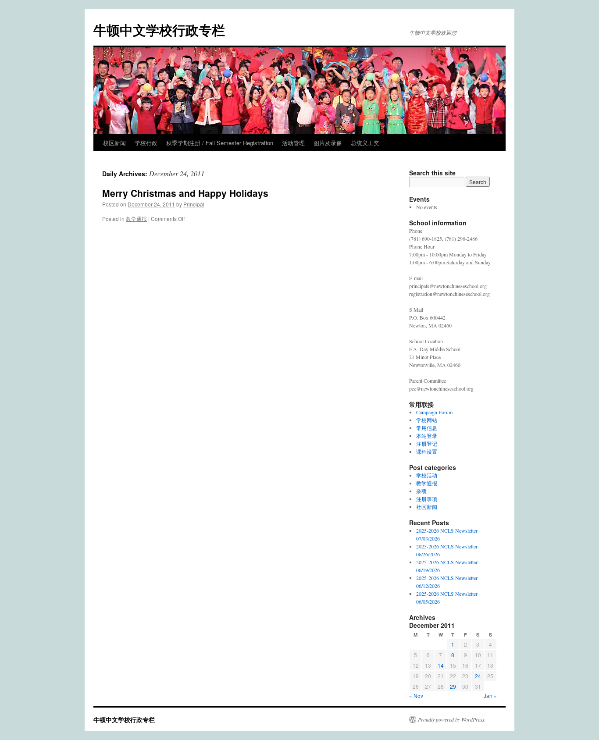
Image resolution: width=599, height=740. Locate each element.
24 (478, 676)
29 (453, 686)
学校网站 (426, 419)
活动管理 (293, 143)
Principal (193, 204)
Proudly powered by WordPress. (452, 719)
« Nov (416, 695)
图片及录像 (328, 143)
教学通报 (136, 218)
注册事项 (426, 498)
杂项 (421, 491)
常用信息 (426, 427)
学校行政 (146, 143)
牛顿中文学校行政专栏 (159, 29)
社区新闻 (426, 506)
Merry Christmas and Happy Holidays (185, 192)
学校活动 (426, 475)
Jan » (490, 695)
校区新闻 (114, 143)
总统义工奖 (365, 143)
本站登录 (426, 435)
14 (441, 665)
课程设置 (426, 451)
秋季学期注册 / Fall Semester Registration (219, 143)
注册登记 (426, 443)
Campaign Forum (434, 412)
